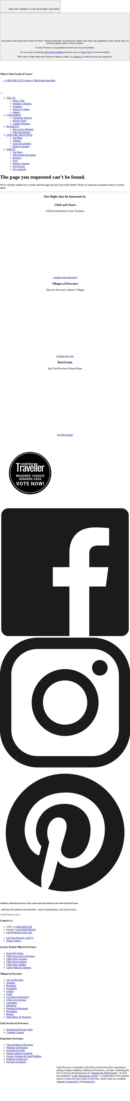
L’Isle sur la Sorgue (16, 1000)
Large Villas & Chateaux (18, 967)
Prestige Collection (22, 103)
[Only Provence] (20, 67)
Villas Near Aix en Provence (20, 956)
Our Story (18, 152)
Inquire (16, 112)
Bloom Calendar (21, 146)
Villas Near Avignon (16, 959)
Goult (9, 994)
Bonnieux (11, 985)
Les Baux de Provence (17, 997)
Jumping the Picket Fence (104, 1073)
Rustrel (9, 1014)
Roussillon (11, 1011)
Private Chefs (19, 120)
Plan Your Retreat (21, 132)
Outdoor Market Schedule (19, 1053)
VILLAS (11, 98)
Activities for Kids (15, 1050)
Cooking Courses (15, 1032)
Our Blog (17, 138)
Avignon (10, 982)
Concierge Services (22, 118)
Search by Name (21, 109)
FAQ (15, 160)
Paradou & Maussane (17, 1008)
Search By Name (14, 953)
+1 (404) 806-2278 (12, 80)
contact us (78, 57)
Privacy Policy (13, 940)
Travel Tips (85, 52)
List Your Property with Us (19, 938)
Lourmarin (11, 1002)
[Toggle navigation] (1, 93)
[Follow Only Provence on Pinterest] (65, 897)
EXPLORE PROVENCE (19, 135)
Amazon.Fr (88, 1081)
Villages (17, 140)
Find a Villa (18, 100)
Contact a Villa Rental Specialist (39, 80)
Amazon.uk (72, 1081)
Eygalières (11, 988)
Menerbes (11, 1005)
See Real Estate (65, 435)
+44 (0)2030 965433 (25, 929)
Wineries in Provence (17, 1047)
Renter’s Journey (21, 163)
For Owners (19, 166)
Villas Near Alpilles (16, 964)
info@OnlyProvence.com (19, 932)
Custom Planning (21, 123)
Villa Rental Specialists (24, 155)
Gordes (10, 991)
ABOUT (10, 149)
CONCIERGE (13, 115)
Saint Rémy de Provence (18, 1017)
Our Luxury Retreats (23, 129)
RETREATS (12, 126)
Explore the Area (65, 356)
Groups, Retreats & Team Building (23, 1056)
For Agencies (19, 169)
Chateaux (17, 106)
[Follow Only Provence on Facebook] (65, 636)
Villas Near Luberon (16, 962)
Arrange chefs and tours (65, 277)
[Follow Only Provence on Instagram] (65, 766)
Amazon (60, 1081)
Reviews (17, 158)
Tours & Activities (22, 143)
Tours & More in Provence (19, 1044)
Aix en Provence (14, 980)
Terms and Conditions (54, 52)
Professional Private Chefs (19, 1029)
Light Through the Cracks (85, 1076)
